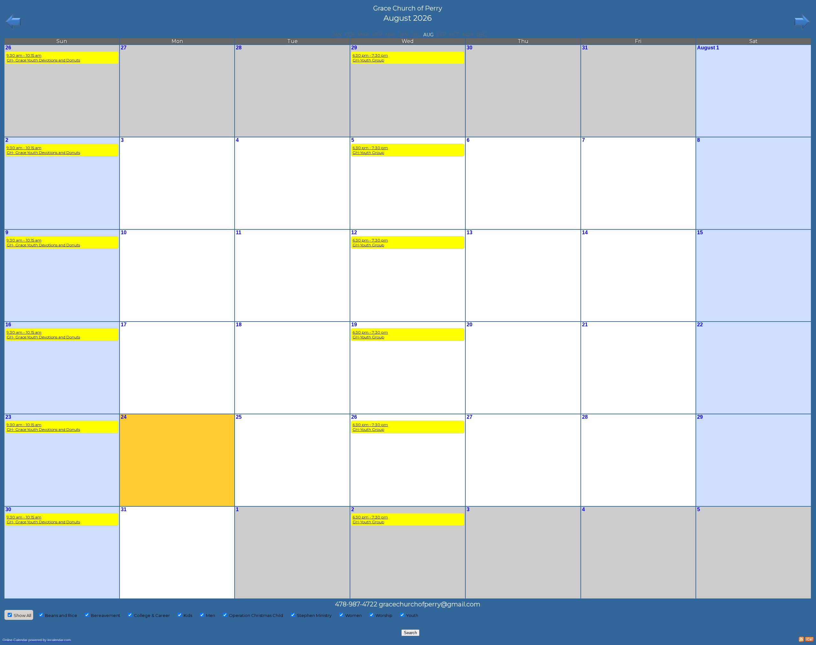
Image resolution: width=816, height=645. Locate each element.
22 (700, 324)
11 (238, 232)
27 (124, 47)
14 (585, 232)
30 (469, 47)
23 (8, 417)
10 (124, 232)
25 (239, 417)
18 (239, 324)
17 (124, 324)
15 (700, 232)
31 (585, 47)
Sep (441, 35)
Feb (349, 35)
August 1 (708, 47)
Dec (481, 35)
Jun (403, 35)
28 (239, 47)
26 (8, 47)
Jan (337, 35)
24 (124, 417)
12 (354, 232)
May (390, 35)
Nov (467, 35)
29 (354, 47)
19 (354, 324)
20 (469, 324)
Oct (454, 35)
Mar (363, 35)
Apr (377, 35)
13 (469, 232)
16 (8, 324)
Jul (416, 35)
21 (585, 324)
